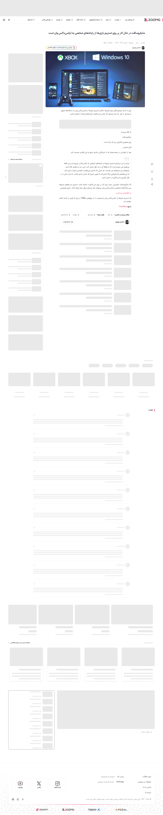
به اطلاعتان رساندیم (123, 193)
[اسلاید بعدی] (5, 177)
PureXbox (123, 206)
